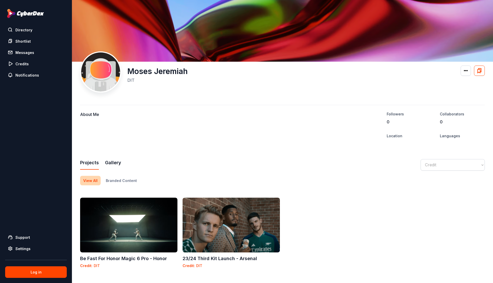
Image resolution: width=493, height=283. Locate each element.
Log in (36, 272)
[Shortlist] (479, 71)
